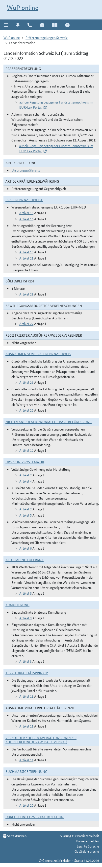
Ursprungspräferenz (25, 170)
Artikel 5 (25, 515)
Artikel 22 (26, 323)
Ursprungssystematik (24, 461)
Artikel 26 (26, 382)
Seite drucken (16, 835)
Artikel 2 (25, 474)
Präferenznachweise (24, 199)
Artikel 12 (26, 450)
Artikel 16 (26, 218)
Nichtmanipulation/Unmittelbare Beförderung (48, 421)
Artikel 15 (26, 212)
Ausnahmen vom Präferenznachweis (38, 353)
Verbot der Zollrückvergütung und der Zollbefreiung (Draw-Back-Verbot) (40, 739)
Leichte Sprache (88, 846)
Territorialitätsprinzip (26, 672)
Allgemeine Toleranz (24, 559)
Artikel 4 (25, 481)
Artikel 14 (26, 759)
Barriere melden (87, 840)
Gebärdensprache (87, 851)
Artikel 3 (25, 617)
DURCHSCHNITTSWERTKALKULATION (34, 816)
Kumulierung (17, 604)
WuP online (22, 7)
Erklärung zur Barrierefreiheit (78, 835)
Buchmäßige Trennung (26, 771)
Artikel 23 (26, 294)
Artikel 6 (25, 548)
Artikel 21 (26, 258)
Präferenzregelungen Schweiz (47, 37)
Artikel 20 (26, 805)
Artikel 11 (26, 696)
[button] (6, 24)
